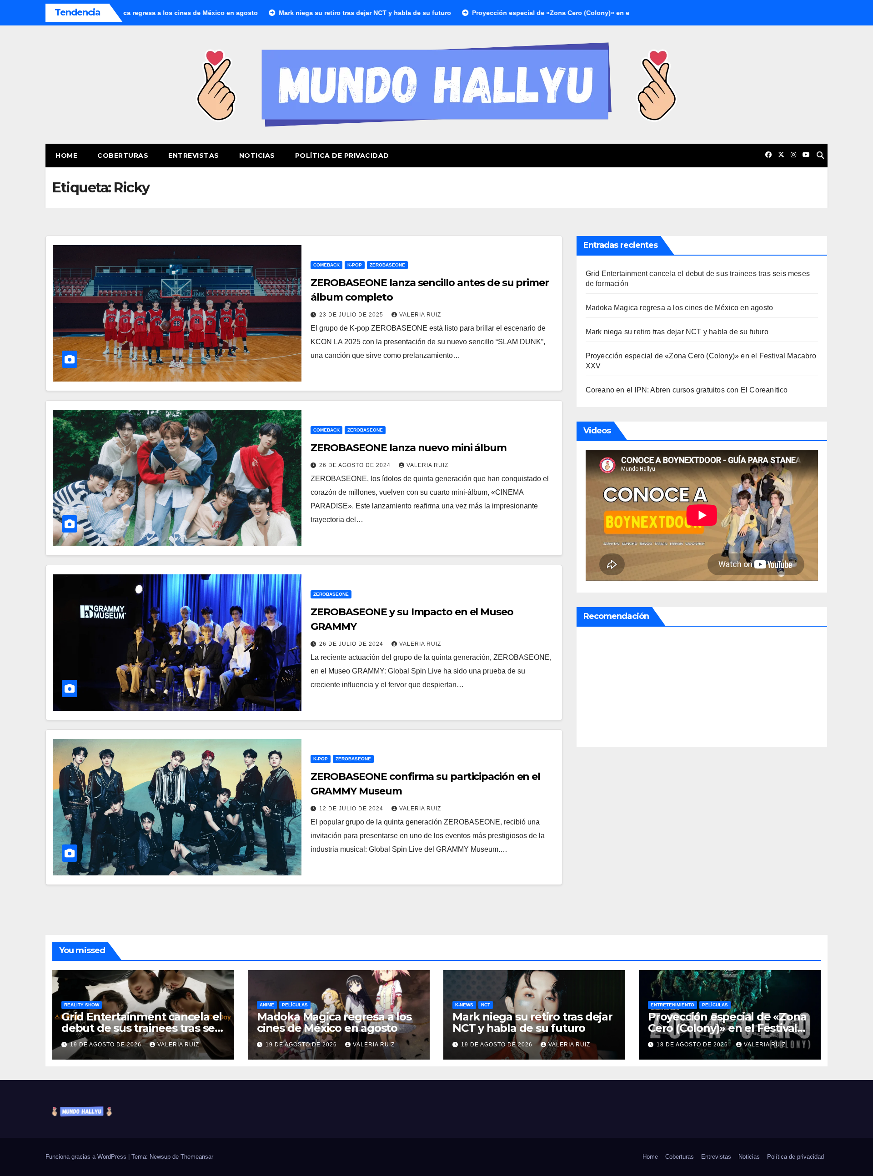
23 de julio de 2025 (352, 315)
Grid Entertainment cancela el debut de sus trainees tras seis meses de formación (142, 1028)
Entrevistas (193, 155)
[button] (820, 155)
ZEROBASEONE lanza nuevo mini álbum (409, 448)
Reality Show (81, 1004)
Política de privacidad (342, 155)
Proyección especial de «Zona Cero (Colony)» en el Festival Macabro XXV (727, 1028)
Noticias (257, 155)
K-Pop (354, 264)
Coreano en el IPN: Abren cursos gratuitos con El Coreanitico (687, 390)
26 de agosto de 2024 (355, 465)
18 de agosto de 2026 (693, 1044)
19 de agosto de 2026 (106, 1044)
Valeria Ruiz (420, 315)
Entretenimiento (672, 1004)
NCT (485, 1004)
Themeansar (197, 1156)
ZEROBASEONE (387, 264)
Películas (295, 1004)
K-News (464, 1004)
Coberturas (122, 155)
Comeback (326, 264)
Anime (267, 1004)
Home (66, 155)
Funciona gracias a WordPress (86, 1156)
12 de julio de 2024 (352, 808)
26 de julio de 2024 (352, 644)
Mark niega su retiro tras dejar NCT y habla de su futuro (677, 332)
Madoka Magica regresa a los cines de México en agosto (679, 308)
